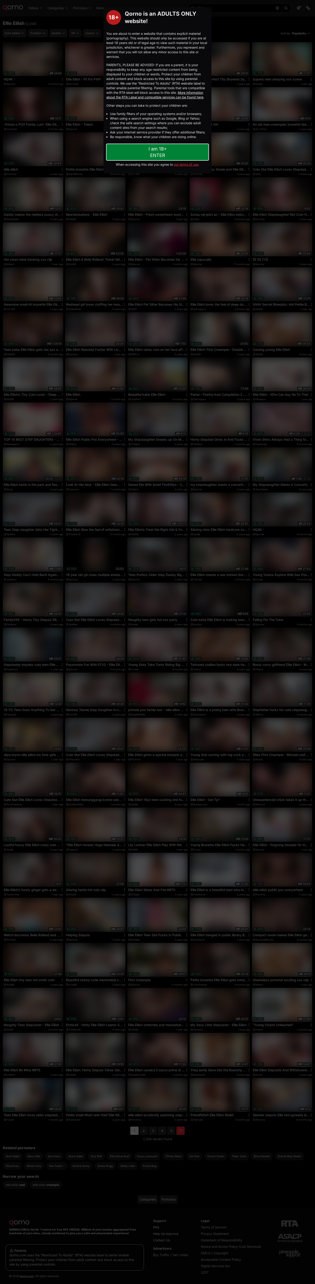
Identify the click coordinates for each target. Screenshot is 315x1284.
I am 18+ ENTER (158, 152)
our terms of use (186, 164)
